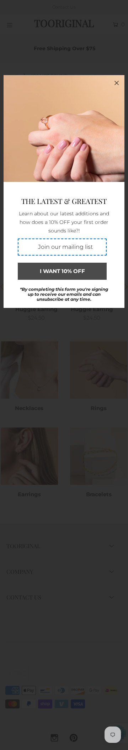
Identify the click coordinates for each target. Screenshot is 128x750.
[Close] (116, 83)
